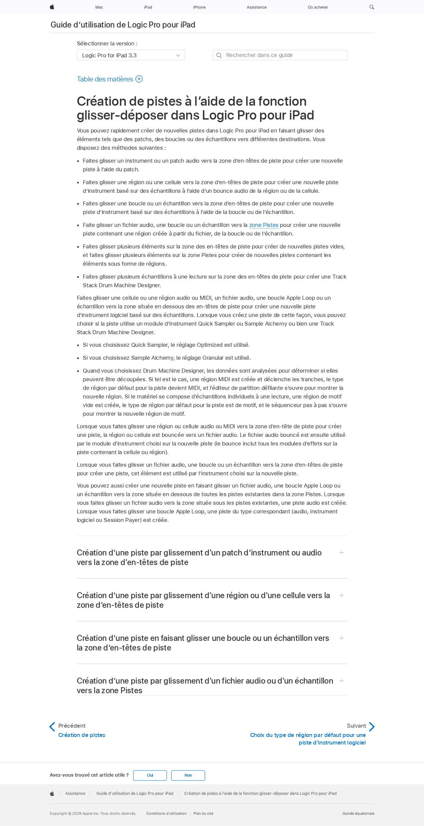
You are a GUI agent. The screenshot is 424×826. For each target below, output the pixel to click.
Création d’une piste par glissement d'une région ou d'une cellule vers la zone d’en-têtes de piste (203, 600)
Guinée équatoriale (358, 813)
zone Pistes (264, 225)
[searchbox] (279, 55)
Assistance (75, 793)
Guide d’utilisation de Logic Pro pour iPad (123, 24)
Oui (150, 775)
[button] (372, 7)
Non (188, 775)
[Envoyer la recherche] (219, 55)
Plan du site (203, 813)
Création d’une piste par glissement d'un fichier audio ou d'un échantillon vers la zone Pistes (205, 685)
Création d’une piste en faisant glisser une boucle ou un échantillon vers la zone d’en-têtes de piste (203, 642)
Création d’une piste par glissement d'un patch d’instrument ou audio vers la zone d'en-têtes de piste (199, 557)
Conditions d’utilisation (166, 813)
